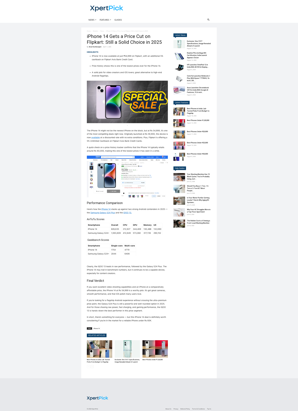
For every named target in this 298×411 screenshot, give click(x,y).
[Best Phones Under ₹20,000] (179, 134)
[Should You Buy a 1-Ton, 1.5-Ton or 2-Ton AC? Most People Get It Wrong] (179, 189)
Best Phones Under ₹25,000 (197, 143)
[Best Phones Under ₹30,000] (179, 157)
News (91, 19)
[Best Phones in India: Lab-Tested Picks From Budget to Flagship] (99, 349)
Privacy (176, 409)
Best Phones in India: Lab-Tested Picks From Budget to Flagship (198, 111)
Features (104, 19)
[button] (208, 20)
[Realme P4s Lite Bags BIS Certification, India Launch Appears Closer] (179, 56)
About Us (168, 409)
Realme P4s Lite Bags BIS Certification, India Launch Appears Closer (197, 55)
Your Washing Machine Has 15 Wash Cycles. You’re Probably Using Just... (198, 176)
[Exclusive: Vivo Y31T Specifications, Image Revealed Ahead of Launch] (127, 349)
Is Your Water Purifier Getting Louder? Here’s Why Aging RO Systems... (198, 200)
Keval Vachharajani (95, 47)
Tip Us (209, 409)
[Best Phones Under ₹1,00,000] (155, 349)
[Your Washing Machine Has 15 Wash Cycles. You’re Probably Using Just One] (179, 177)
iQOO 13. (127, 212)
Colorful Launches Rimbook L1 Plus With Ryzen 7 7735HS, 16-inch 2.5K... (198, 78)
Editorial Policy (185, 409)
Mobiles (95, 31)
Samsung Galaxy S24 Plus (102, 212)
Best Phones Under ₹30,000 (197, 154)
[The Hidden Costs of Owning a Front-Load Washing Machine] (179, 224)
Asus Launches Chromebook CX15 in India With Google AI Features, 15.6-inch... (198, 90)
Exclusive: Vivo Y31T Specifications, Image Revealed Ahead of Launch (199, 43)
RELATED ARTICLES (96, 335)
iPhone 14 (106, 209)
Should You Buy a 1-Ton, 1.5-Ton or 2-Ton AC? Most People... (198, 188)
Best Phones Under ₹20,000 (197, 131)
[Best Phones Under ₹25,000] (179, 146)
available (95, 137)
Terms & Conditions (198, 409)
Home (89, 31)
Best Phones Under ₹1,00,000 (152, 359)
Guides (118, 19)
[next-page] (92, 366)
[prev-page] (88, 366)
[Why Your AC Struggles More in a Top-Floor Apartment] (179, 212)
